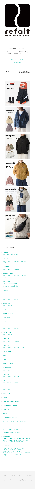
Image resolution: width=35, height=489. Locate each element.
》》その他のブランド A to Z (10, 417)
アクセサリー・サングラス (19, 454)
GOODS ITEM (6, 446)
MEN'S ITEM (6, 254)
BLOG (20, 476)
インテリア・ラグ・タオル (9, 452)
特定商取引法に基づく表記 (25, 480)
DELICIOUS (6, 374)
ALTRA (5, 359)
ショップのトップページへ (17, 59)
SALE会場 (5, 252)
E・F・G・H (14, 420)
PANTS (4, 440)
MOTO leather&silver (8, 313)
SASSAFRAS (6, 318)
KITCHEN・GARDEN (16, 449)
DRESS (28, 438)
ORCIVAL (5, 297)
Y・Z (4, 423)
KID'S (4, 262)
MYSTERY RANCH (8, 363)
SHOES (23, 429)
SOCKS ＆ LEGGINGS (8, 431)
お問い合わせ (17, 62)
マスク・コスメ (6, 454)
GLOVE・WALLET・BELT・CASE (11, 451)
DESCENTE (6, 387)
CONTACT (29, 476)
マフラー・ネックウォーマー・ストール (13, 455)
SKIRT (10, 440)
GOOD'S (16, 261)
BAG (23, 448)
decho (4, 355)
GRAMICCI (6, 345)
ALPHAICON (6, 409)
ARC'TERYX (6, 266)
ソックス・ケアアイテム (24, 452)
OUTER (5, 429)
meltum (5, 413)
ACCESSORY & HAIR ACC (16, 442)
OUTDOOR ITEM (15, 448)
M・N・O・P (6, 421)
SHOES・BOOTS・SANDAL (21, 440)
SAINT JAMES (7, 281)
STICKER (23, 261)
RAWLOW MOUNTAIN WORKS (11, 401)
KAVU (4, 380)
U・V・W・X (23, 421)
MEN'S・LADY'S (7, 383)
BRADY (5, 322)
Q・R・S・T (14, 421)
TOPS (10, 429)
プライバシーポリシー (8, 480)
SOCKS (5, 442)
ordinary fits (6, 303)
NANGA (5, 397)
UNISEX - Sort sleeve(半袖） (10, 285)
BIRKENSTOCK (7, 332)
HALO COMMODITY (8, 351)
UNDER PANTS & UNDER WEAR (11, 432)
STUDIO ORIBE (7, 367)
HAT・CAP (5, 449)
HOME (4, 476)
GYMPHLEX (6, 338)
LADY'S (10, 261)
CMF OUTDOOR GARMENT (10, 405)
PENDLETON (6, 393)
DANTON (5, 290)
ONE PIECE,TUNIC (19, 438)
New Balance (6, 309)
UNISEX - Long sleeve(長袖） (11, 283)
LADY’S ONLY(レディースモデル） (12, 286)
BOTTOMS (16, 429)
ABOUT (13, 476)
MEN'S (4, 261)
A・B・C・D (6, 420)
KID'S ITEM (6, 448)
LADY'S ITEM (15, 254)
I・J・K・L (22, 420)
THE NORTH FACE (8, 273)
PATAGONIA (6, 259)
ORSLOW (5, 326)
